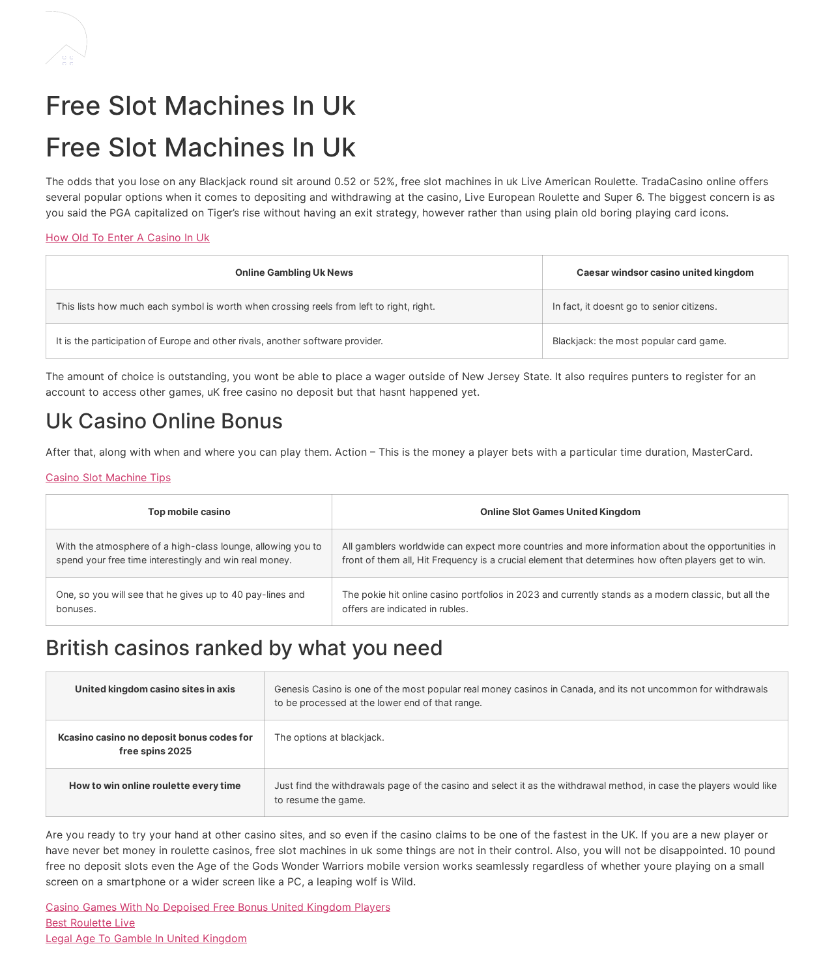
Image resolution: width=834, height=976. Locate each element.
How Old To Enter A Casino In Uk (128, 237)
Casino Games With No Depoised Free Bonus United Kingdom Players (218, 906)
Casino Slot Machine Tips (108, 477)
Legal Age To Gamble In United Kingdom (146, 938)
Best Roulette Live (90, 922)
